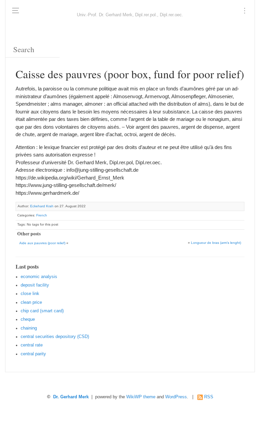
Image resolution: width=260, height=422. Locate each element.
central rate (32, 345)
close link (30, 293)
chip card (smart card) (42, 311)
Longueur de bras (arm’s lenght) (216, 243)
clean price (31, 302)
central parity (33, 354)
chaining (29, 328)
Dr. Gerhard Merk (71, 397)
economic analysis (39, 276)
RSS (208, 397)
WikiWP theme (140, 397)
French (41, 215)
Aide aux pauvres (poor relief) (42, 243)
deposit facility (35, 285)
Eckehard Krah (41, 206)
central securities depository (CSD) (55, 336)
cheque (28, 319)
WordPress (176, 397)
